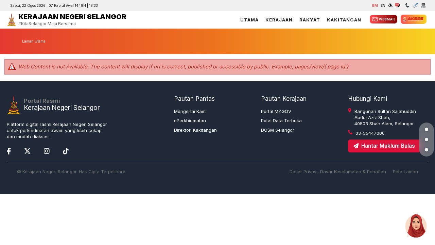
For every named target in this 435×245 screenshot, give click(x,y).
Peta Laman (405, 171)
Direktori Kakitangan (195, 130)
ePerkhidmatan (190, 120)
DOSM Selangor (277, 130)
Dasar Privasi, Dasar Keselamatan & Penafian (338, 171)
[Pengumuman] (426, 139)
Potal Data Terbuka (281, 120)
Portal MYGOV (276, 111)
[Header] (426, 129)
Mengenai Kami (190, 111)
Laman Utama (34, 41)
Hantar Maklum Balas (388, 146)
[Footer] (426, 149)
